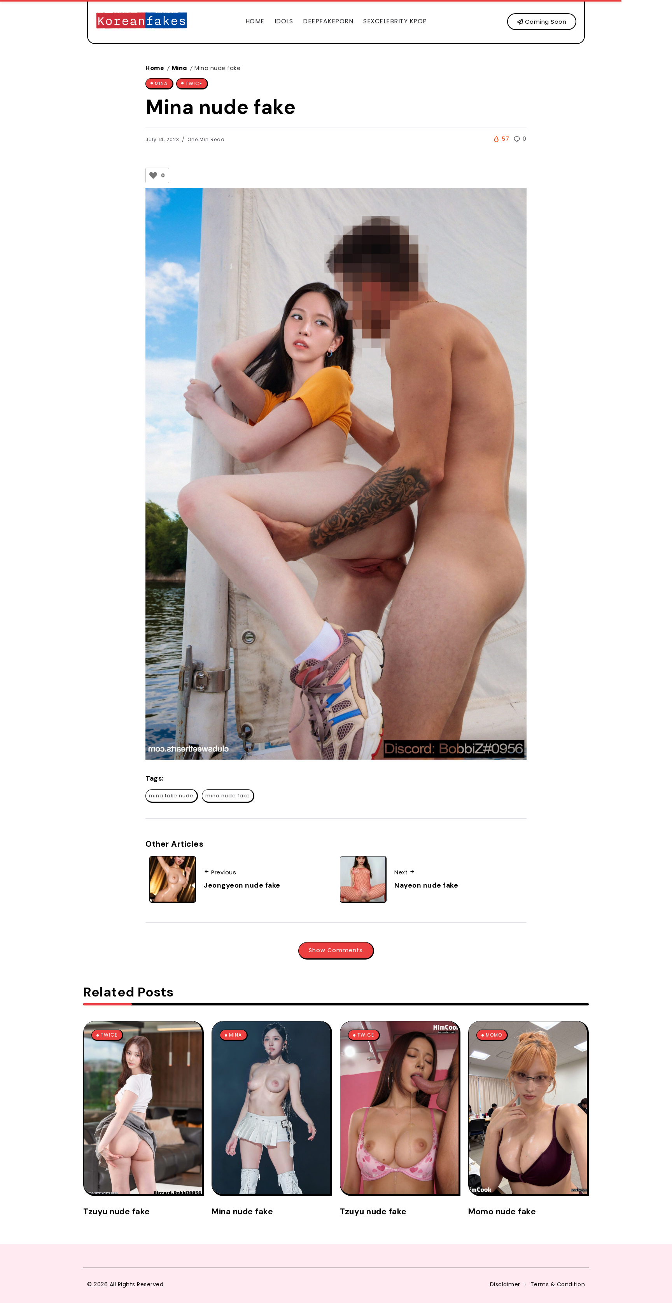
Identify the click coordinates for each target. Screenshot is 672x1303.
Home (154, 68)
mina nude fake (227, 795)
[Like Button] (153, 175)
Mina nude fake (242, 1211)
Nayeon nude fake (426, 885)
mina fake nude (171, 795)
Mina (179, 68)
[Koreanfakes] (141, 21)
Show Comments (336, 950)
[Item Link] (143, 1107)
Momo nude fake (502, 1211)
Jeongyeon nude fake (242, 885)
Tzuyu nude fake (116, 1211)
